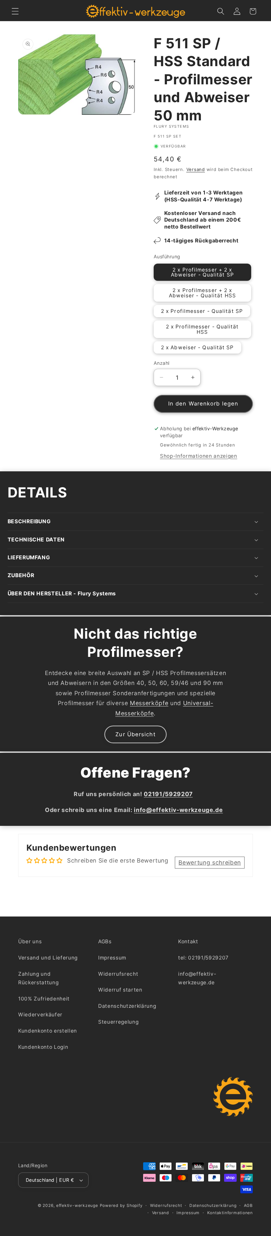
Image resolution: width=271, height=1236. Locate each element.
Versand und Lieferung (48, 958)
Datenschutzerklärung (127, 1006)
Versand (195, 169)
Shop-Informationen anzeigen (198, 456)
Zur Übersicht (135, 734)
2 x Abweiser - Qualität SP (197, 347)
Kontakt (188, 941)
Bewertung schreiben (209, 862)
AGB (248, 1205)
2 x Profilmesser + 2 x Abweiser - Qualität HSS (202, 292)
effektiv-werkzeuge (77, 1205)
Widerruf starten (120, 990)
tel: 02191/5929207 (203, 958)
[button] (15, 11)
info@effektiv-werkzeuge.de (197, 978)
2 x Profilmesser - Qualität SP (202, 311)
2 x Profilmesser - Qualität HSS (202, 329)
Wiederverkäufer (40, 1014)
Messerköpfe (149, 703)
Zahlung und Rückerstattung (38, 978)
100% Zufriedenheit (44, 999)
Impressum (112, 958)
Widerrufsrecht (118, 974)
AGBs (105, 941)
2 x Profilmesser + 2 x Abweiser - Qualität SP (202, 272)
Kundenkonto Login (43, 1047)
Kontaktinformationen (230, 1212)
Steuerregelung (118, 1022)
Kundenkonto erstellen (47, 1031)
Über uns (30, 941)
